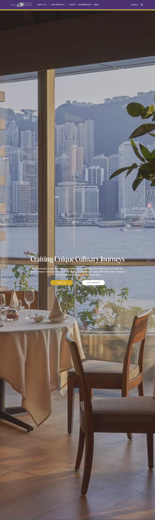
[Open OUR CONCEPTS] (66, 4)
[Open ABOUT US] (48, 4)
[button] (142, 4)
